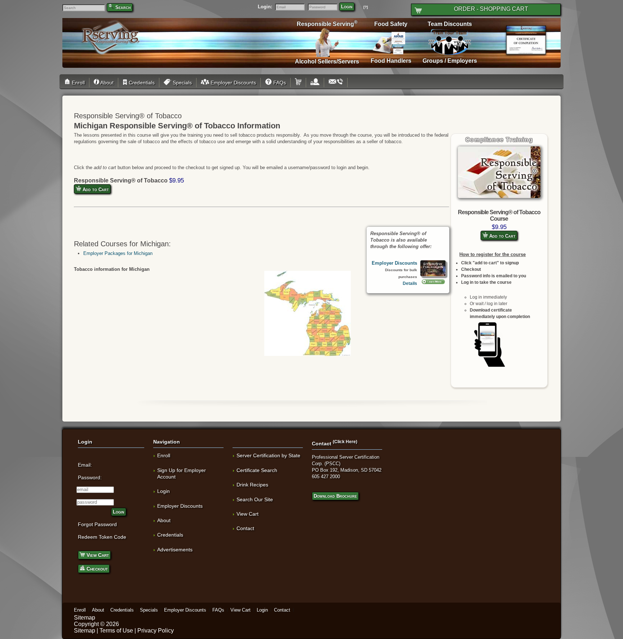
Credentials (141, 82)
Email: (85, 465)
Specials (181, 82)
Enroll (77, 82)
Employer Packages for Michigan (118, 253)
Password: (90, 477)
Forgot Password (97, 524)
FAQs (279, 82)
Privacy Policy (155, 630)
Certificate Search (257, 470)
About (106, 82)
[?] (365, 7)
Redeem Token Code (102, 537)
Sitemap (84, 617)
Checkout (96, 569)
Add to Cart (502, 236)
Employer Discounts (232, 82)
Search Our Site (255, 499)
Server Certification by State (268, 455)
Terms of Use (116, 630)
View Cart (97, 555)
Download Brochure (335, 496)
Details (410, 283)
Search (123, 7)
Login (347, 6)
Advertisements (175, 549)
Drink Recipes (252, 485)
